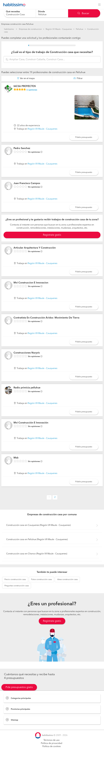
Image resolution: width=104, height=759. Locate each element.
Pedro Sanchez (22, 148)
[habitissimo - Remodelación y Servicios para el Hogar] (13, 4)
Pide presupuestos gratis (19, 687)
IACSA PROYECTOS (25, 86)
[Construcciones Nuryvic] (8, 355)
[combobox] (20, 13)
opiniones (32, 90)
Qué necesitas (13, 12)
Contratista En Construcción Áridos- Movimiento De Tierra (46, 318)
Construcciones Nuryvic (27, 353)
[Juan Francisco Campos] (8, 186)
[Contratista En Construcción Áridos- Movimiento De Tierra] (8, 320)
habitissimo (9, 29)
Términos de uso (51, 740)
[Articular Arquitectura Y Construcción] (8, 250)
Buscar (85, 13)
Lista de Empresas (12, 727)
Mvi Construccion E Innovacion (31, 283)
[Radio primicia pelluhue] (8, 390)
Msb (16, 458)
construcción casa (15, 579)
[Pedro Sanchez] (8, 151)
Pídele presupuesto (83, 137)
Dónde (41, 12)
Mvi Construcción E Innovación (31, 423)
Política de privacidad (51, 743)
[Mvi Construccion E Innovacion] (8, 285)
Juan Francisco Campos (27, 183)
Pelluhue (79, 29)
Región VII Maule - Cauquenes (59, 29)
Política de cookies (51, 746)
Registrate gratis (52, 235)
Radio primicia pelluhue (27, 387)
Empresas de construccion (30, 29)
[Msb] (8, 460)
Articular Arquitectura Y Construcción (35, 248)
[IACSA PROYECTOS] (8, 89)
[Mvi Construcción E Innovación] (8, 425)
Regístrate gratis (52, 621)
